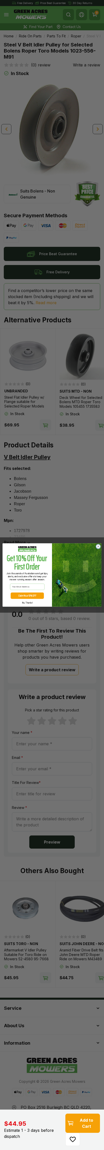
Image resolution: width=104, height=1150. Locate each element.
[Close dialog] (98, 546)
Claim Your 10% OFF (27, 595)
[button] (72, 1139)
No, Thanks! (27, 602)
